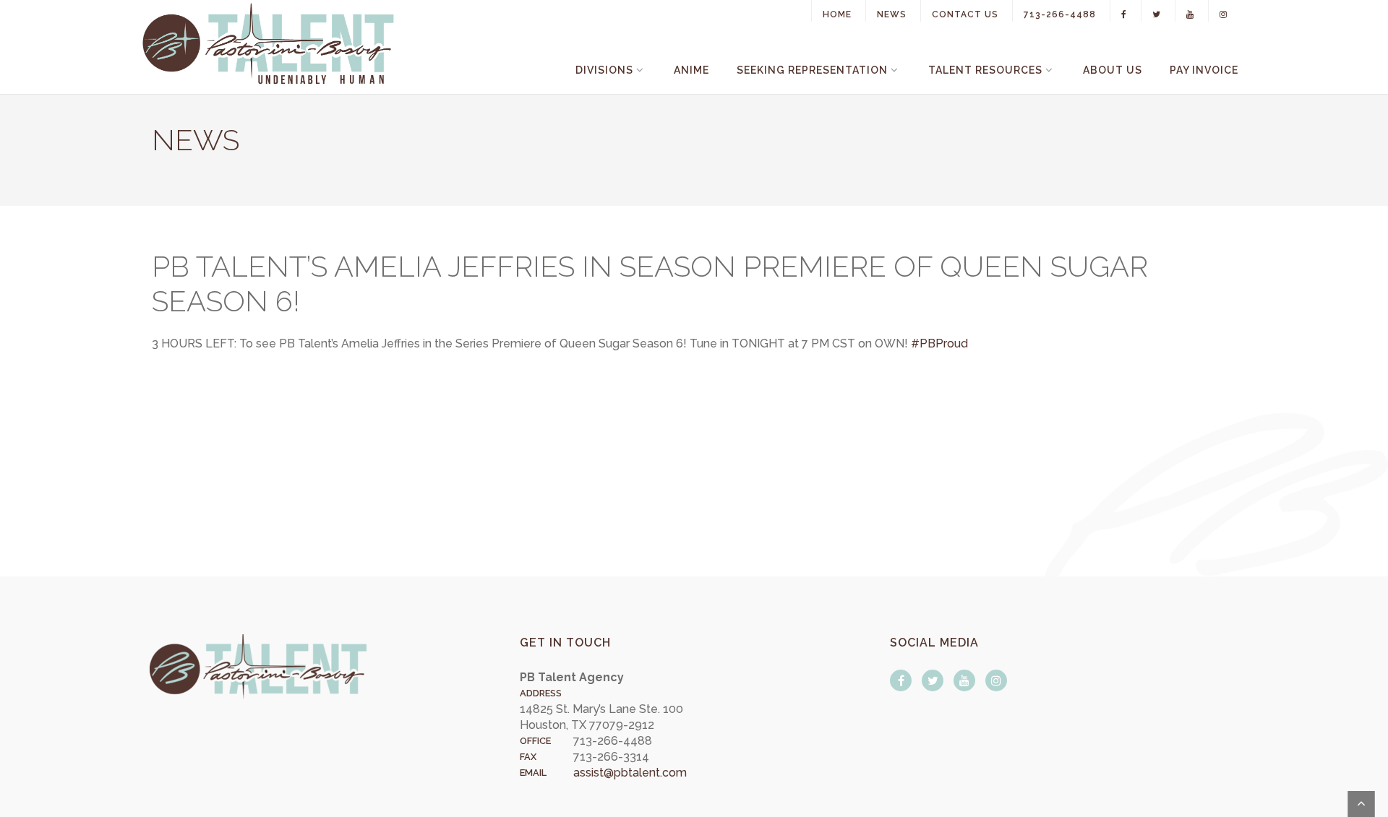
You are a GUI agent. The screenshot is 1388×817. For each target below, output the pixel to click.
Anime (691, 70)
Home (837, 14)
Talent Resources (985, 70)
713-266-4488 (1060, 14)
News (892, 14)
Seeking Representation (812, 70)
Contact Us (965, 14)
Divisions (604, 70)
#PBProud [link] (939, 343)
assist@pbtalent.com (630, 772)
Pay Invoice (1204, 70)
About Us (1112, 70)
